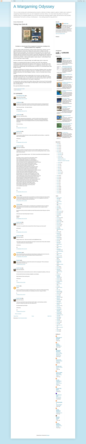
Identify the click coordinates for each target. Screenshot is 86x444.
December (60, 153)
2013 (58, 186)
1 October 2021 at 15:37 (20, 294)
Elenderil (18, 260)
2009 (58, 192)
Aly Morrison (18, 102)
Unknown (18, 204)
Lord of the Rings (60, 251)
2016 (58, 181)
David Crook (18, 114)
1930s (58, 207)
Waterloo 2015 (59, 325)
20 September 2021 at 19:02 (21, 200)
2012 (58, 188)
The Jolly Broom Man (20, 95)
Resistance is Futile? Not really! (63, 160)
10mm (58, 200)
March (59, 170)
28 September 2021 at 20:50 (21, 232)
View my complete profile (60, 33)
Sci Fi (58, 294)
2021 (58, 151)
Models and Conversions (59, 261)
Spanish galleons (59, 346)
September (60, 157)
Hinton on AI (58, 390)
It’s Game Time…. (65, 132)
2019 (58, 177)
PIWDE (58, 274)
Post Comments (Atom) (22, 318)
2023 (58, 148)
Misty (58, 259)
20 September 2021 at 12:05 (21, 142)
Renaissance (59, 283)
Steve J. (18, 195)
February (59, 172)
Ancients (58, 220)
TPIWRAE (58, 320)
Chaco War (59, 224)
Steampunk (59, 305)
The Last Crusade (58, 307)
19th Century (59, 208)
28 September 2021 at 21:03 (21, 248)
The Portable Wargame (59, 313)
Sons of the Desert (59, 301)
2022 (58, 150)
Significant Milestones (59, 297)
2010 (58, 191)
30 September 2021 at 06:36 (21, 256)
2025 (58, 145)
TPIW (58, 319)
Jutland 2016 (59, 246)
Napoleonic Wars (60, 264)
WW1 (58, 329)
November (60, 154)
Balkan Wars (59, 221)
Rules (58, 289)
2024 (58, 146)
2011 (58, 189)
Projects (58, 280)
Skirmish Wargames (59, 299)
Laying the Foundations (59, 249)
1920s (58, 206)
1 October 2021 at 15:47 (20, 311)
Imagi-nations (59, 244)
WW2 (58, 331)
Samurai (58, 293)
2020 (58, 175)
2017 (58, 180)
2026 (58, 143)
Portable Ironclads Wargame (58, 276)
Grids (58, 240)
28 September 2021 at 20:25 (21, 218)
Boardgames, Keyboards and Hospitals (66, 107)
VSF (57, 323)
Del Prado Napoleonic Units (60, 229)
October (59, 156)
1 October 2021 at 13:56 (20, 282)
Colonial (58, 225)
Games (58, 239)
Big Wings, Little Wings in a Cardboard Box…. (67, 83)
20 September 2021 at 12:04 (21, 127)
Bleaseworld (58, 359)
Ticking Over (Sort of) (61, 159)
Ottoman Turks (59, 271)
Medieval (58, 255)
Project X (58, 278)
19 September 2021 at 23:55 (21, 98)
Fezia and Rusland (58, 237)
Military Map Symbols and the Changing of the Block (67, 67)
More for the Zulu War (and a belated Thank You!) (67, 124)
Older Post (49, 316)
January (59, 173)
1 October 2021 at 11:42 (20, 264)
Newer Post (16, 316)
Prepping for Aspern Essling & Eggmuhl (59, 383)
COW (58, 227)
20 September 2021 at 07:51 (21, 111)
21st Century (59, 212)
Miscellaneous (19, 89)
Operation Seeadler (58, 270)
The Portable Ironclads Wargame (59, 310)
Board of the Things (65, 98)
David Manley (19, 252)
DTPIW (58, 231)
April (59, 168)
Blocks (58, 223)
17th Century (59, 201)
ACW (58, 213)
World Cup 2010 (60, 327)
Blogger (47, 435)
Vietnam (58, 322)
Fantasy (58, 235)
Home (33, 316)
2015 (58, 183)
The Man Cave (59, 366)
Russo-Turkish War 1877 (59, 292)
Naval (58, 266)
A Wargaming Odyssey (33, 6)
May (59, 167)
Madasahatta (59, 253)
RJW (58, 286)
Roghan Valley (59, 287)
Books (57, 419)
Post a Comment (18, 313)
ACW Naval (59, 215)
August (59, 162)
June (59, 165)
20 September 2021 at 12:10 (21, 191)
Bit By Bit (57, 339)
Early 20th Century (58, 234)
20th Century (59, 211)
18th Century (59, 203)
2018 (58, 178)
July (59, 164)
